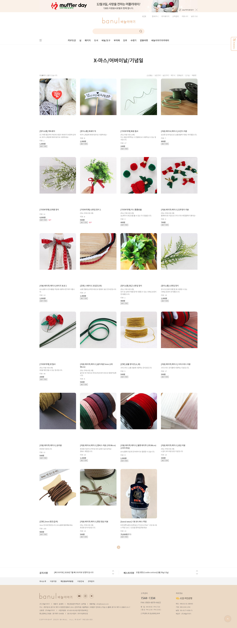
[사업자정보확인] (82, 610)
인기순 (187, 75)
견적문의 (91, 581)
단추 (125, 40)
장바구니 (155, 16)
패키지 (88, 40)
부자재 (117, 40)
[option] (118, 6)
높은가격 (166, 75)
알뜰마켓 (144, 40)
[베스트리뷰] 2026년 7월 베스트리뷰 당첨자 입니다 (73, 572)
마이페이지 (165, 16)
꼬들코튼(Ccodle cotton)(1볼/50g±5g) (152, 572)
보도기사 (194, 16)
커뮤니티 (185, 16)
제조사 (173, 75)
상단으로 (228, 619)
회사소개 (43, 581)
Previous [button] (113, 571)
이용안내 (80, 581)
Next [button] (113, 574)
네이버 (91, 596)
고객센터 (175, 16)
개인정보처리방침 (66, 581)
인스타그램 (85, 596)
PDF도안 (72, 40)
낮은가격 (158, 75)
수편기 (134, 40)
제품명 (194, 75)
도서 (96, 40)
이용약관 (53, 581)
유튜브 (79, 596)
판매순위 (180, 75)
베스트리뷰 (129, 572)
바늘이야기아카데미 (160, 40)
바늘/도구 (106, 40)
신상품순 (150, 75)
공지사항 (44, 572)
